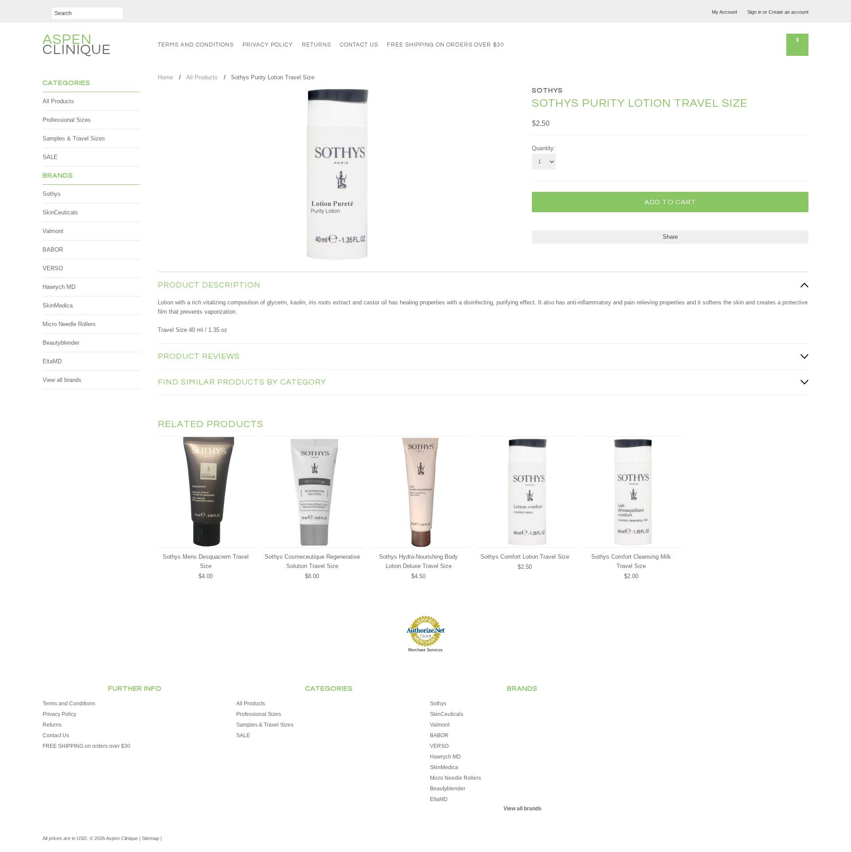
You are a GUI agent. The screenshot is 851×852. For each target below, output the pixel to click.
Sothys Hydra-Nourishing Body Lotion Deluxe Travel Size (418, 561)
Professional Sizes (67, 120)
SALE (50, 157)
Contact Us (359, 45)
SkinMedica (58, 305)
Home (165, 77)
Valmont (53, 231)
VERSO (53, 268)
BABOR (53, 249)
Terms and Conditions (196, 45)
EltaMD (52, 361)
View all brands (62, 380)
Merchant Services (425, 650)
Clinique (77, 46)
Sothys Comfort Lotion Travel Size (524, 556)
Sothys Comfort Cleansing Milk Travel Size (631, 561)
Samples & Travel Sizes (74, 138)
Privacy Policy (267, 45)
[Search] (47, 10)
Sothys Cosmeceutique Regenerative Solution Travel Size (312, 561)
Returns (316, 45)
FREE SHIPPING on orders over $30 (445, 45)
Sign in (754, 12)
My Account (724, 12)
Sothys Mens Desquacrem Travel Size (206, 561)
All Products (58, 101)
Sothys (52, 194)
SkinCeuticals (60, 212)
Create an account (788, 12)
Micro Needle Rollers (69, 324)
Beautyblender (61, 342)
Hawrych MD (59, 287)
